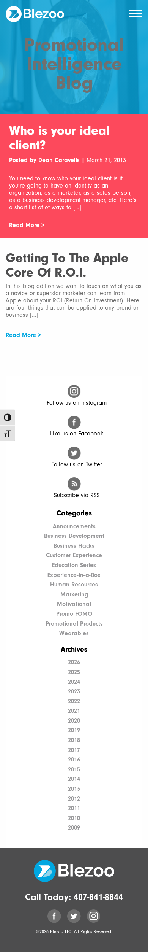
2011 (74, 808)
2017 (74, 750)
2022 (74, 701)
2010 (74, 818)
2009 (74, 827)
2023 (74, 691)
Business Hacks (74, 545)
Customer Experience (74, 555)
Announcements (74, 526)
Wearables (74, 633)
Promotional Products (74, 623)
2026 (74, 662)
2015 (74, 769)
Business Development (74, 535)
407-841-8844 (98, 897)
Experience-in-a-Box (74, 575)
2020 (74, 720)
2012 (74, 798)
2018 (74, 740)
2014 (74, 779)
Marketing (74, 594)
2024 (74, 682)
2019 (74, 730)
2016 (74, 759)
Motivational (74, 604)
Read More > (26, 225)
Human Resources (74, 584)
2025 (74, 672)
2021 (74, 710)
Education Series (74, 565)
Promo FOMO (74, 613)
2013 (74, 788)
